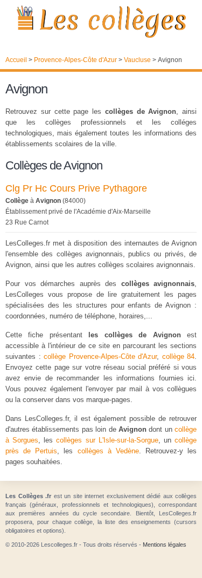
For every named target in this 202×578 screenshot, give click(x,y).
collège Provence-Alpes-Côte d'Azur (100, 356)
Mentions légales (164, 544)
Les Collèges (101, 21)
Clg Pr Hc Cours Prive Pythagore (76, 188)
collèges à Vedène (108, 451)
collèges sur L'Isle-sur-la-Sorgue (107, 440)
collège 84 (178, 356)
